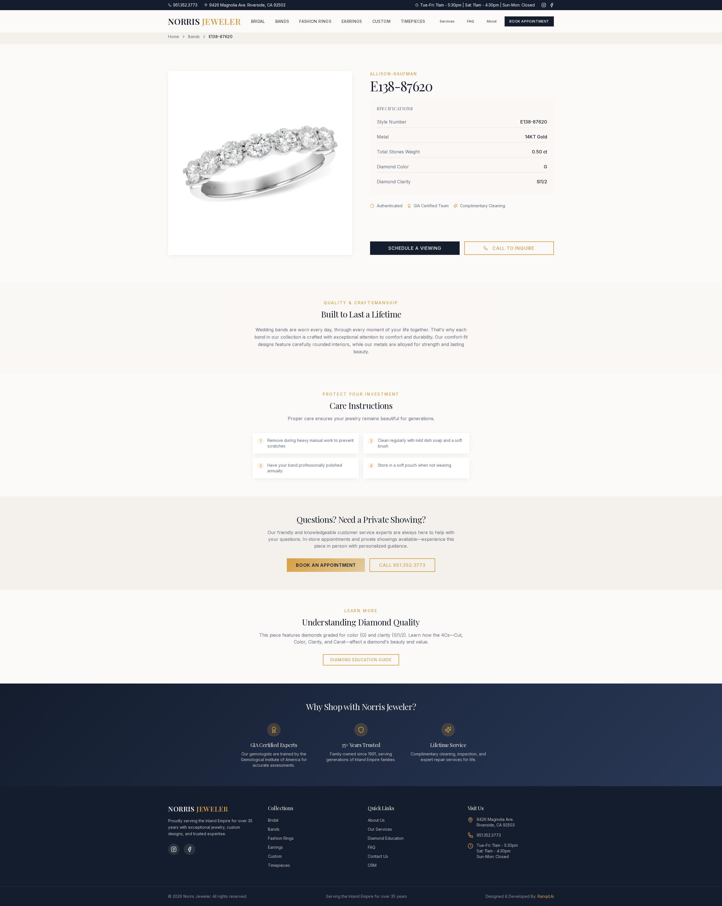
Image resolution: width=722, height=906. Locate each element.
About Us (376, 820)
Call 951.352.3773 (402, 565)
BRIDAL (258, 21)
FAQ (470, 21)
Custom (275, 856)
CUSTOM (381, 21)
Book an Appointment (326, 565)
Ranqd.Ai (546, 896)
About (492, 21)
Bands (194, 36)
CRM (372, 865)
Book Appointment (529, 21)
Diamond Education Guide (360, 659)
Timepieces (279, 865)
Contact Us (378, 856)
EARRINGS (352, 21)
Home (173, 36)
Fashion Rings (281, 838)
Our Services (380, 829)
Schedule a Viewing (414, 248)
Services (447, 21)
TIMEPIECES (413, 21)
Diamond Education (386, 838)
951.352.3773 (489, 835)
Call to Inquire (513, 248)
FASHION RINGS (315, 21)
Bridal (273, 820)
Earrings (275, 847)
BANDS (282, 21)
